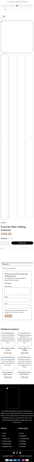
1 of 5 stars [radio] (13, 283)
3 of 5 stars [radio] (16, 283)
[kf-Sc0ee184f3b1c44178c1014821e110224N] (17, 36)
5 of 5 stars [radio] (19, 283)
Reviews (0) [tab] (5, 264)
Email (6, 303)
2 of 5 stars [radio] (14, 283)
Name (6, 297)
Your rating (8, 283)
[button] (17, 5)
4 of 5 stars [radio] (18, 283)
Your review (8, 286)
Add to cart (22, 243)
